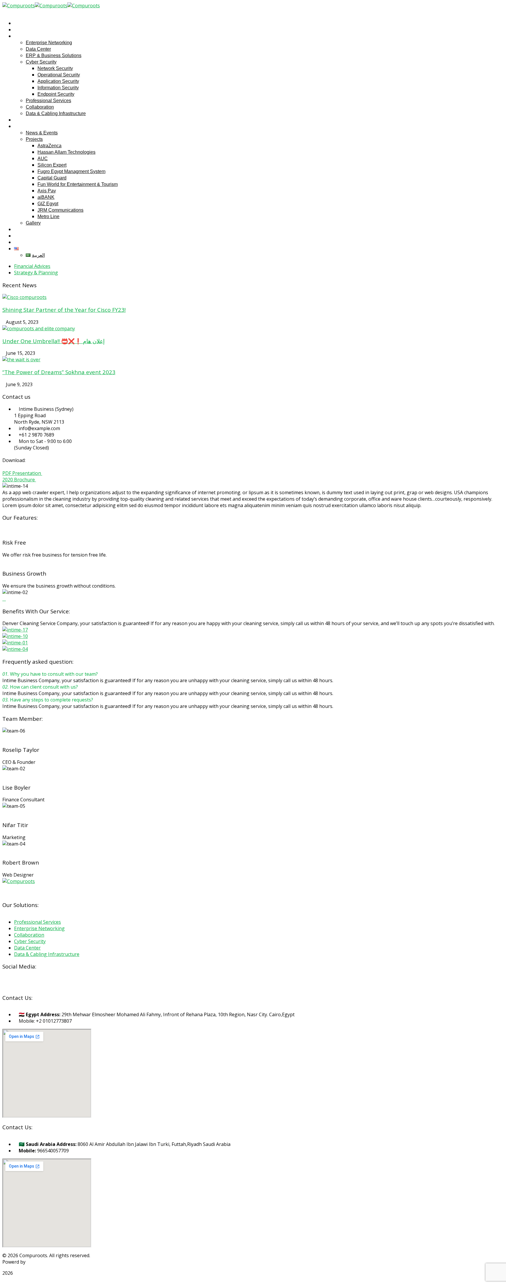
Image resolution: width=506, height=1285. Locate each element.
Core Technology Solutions (56, 1262)
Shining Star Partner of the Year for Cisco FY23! (64, 309)
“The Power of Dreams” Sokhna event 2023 (58, 372)
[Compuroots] (18, 5)
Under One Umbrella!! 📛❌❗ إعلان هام (53, 341)
